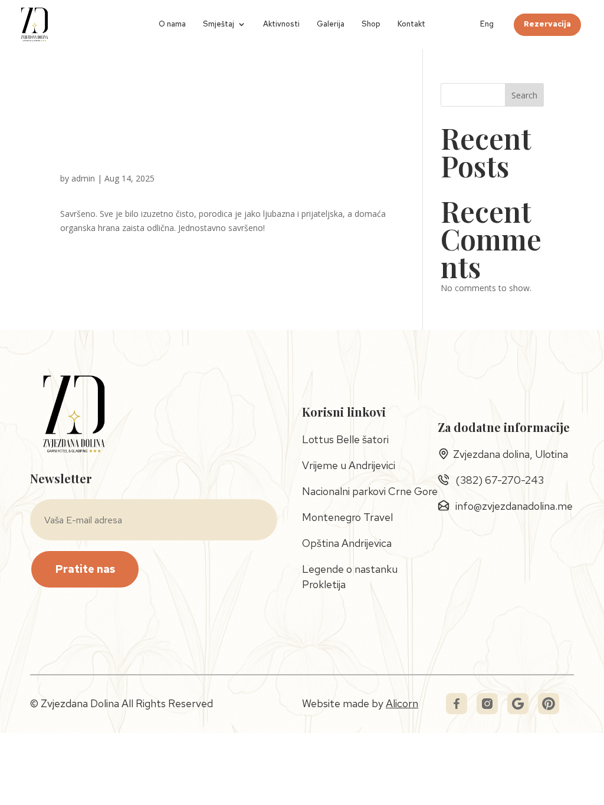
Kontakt (411, 25)
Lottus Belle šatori (345, 439)
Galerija (330, 25)
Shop (371, 25)
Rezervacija (547, 24)
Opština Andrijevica (347, 543)
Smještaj (218, 25)
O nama (172, 25)
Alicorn (402, 703)
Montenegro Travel (347, 517)
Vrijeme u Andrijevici (348, 465)
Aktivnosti (281, 25)
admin (83, 178)
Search (524, 95)
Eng (487, 25)
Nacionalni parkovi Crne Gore (370, 491)
